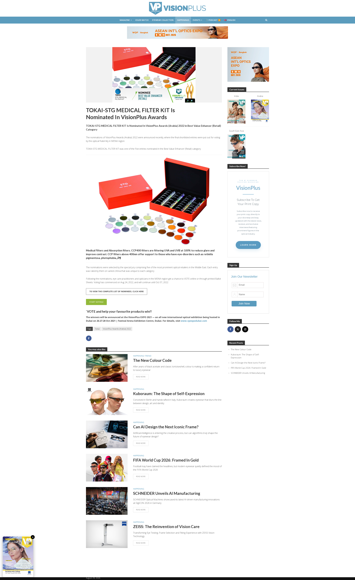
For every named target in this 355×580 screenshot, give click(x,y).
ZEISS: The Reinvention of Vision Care (166, 526)
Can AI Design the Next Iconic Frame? (165, 426)
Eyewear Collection (162, 20)
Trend (148, 355)
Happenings (183, 20)
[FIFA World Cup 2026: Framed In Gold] (107, 467)
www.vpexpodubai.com (194, 320)
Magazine (125, 20)
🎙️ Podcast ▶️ (213, 20)
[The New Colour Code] (107, 367)
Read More (141, 377)
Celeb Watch (142, 20)
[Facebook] (230, 329)
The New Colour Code (152, 360)
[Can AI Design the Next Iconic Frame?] (107, 434)
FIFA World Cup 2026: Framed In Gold (166, 460)
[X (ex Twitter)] (238, 329)
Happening (138, 355)
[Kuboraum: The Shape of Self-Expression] (107, 400)
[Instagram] (245, 329)
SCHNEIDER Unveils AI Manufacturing (166, 493)
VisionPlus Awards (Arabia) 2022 (117, 328)
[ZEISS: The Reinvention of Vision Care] (107, 533)
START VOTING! (96, 302)
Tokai (97, 328)
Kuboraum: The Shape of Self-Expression (169, 393)
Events (196, 20)
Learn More (248, 245)
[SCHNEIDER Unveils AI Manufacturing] (107, 500)
